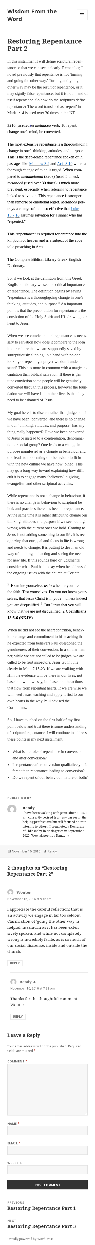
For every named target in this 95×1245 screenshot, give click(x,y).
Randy (52, 851)
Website (14, 1163)
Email (14, 1143)
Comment (17, 1061)
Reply (15, 963)
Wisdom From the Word (32, 14)
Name (13, 1124)
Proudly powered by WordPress (30, 1239)
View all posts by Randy (48, 835)
